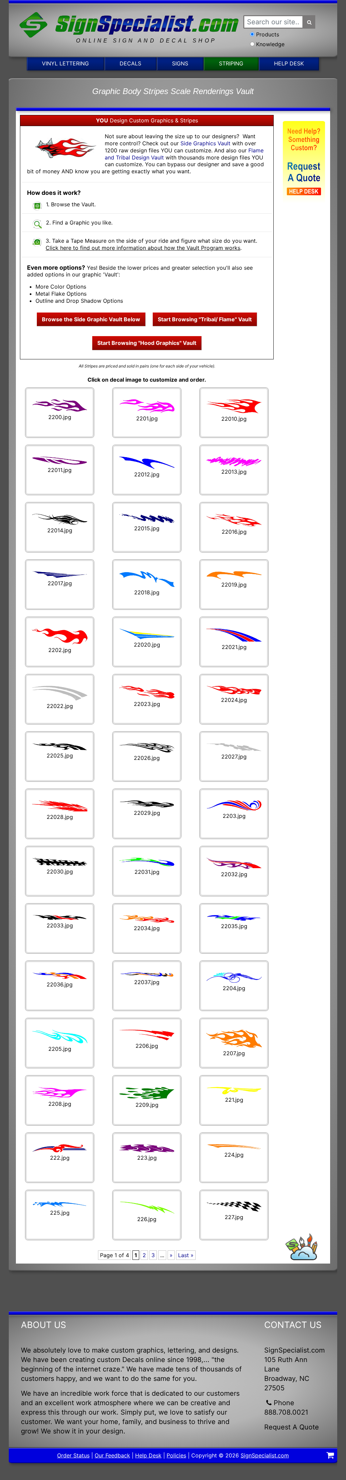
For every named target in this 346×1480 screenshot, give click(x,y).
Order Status (73, 1455)
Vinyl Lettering (65, 63)
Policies (176, 1455)
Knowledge (270, 44)
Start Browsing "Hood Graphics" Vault (146, 342)
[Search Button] (309, 22)
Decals (130, 63)
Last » (186, 1255)
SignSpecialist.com (265, 1455)
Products (267, 34)
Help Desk (289, 63)
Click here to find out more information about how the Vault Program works (143, 247)
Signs (180, 63)
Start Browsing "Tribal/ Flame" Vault (205, 319)
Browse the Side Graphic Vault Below (91, 319)
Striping (231, 63)
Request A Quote (291, 1427)
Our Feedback (112, 1455)
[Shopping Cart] (330, 1456)
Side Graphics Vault (205, 143)
